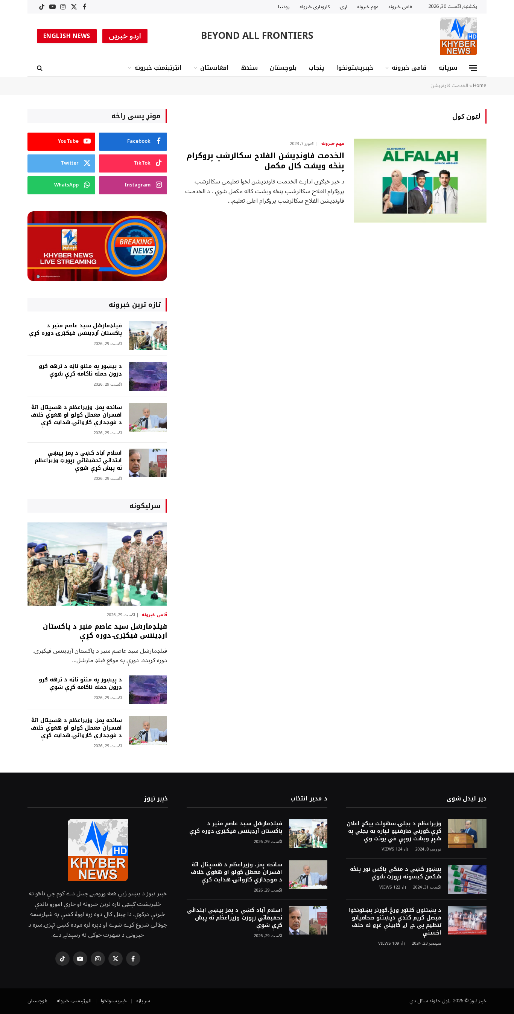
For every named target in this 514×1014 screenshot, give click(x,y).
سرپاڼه (447, 67)
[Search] (40, 68)
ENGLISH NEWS (66, 36)
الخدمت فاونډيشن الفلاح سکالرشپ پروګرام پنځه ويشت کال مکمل (265, 161)
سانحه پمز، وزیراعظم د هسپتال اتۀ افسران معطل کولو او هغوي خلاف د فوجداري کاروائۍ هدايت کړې (76, 415)
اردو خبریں (125, 36)
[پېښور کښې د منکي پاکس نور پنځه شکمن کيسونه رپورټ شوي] (467, 879)
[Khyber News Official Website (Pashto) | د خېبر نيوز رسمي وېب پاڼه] (458, 36)
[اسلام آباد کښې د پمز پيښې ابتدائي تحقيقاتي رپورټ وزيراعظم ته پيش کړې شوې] (148, 463)
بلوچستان (283, 67)
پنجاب (316, 67)
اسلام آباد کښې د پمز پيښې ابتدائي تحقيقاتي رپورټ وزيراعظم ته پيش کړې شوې (78, 460)
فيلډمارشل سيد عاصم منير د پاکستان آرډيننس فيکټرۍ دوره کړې (75, 329)
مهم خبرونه (368, 7)
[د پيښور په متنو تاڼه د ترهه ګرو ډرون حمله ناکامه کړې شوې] (148, 376)
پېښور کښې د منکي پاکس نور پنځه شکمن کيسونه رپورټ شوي (395, 873)
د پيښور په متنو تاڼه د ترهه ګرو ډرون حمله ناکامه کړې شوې (80, 370)
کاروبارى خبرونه (315, 7)
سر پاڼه (143, 1001)
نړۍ (343, 7)
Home (480, 85)
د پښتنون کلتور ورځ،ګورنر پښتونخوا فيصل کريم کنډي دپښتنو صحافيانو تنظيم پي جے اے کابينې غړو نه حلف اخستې (394, 922)
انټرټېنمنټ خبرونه (158, 67)
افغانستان (214, 67)
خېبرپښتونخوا (354, 67)
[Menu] (473, 68)
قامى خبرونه (400, 7)
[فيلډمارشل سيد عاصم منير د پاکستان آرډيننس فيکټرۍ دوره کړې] (148, 335)
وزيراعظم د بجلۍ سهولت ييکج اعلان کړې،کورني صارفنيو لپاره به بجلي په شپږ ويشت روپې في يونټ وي (394, 831)
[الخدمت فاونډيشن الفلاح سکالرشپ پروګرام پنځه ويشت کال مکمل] (420, 181)
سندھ (249, 67)
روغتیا (284, 7)
